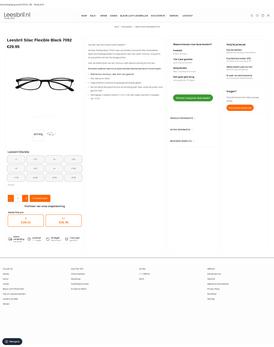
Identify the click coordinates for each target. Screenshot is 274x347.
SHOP (84, 15)
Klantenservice (214, 274)
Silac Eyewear (127, 27)
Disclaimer (212, 294)
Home (116, 27)
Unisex (6, 284)
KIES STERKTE (158, 15)
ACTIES (142, 269)
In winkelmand (40, 198)
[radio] (16, 159)
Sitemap (211, 299)
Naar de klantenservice (240, 107)
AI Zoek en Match (79, 289)
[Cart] (263, 16)
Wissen (11, 185)
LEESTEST (188, 15)
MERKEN (174, 15)
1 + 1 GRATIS (144, 274)
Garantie (211, 279)
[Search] (252, 15)
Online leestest (78, 274)
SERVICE (211, 269)
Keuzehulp (76, 279)
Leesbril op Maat (10, 299)
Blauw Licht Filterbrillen (13, 289)
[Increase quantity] (25, 198)
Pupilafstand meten (80, 284)
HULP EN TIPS (77, 269)
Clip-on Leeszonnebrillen (14, 294)
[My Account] (268, 15)
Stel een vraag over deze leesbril (193, 97)
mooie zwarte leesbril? (115, 44)
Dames (6, 274)
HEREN (103, 15)
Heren (5, 279)
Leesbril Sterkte (18, 152)
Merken (6, 304)
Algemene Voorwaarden (218, 284)
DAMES (113, 15)
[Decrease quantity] (11, 198)
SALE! (93, 15)
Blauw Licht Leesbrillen (134, 15)
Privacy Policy (213, 289)
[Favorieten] (257, 16)
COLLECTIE (8, 269)
